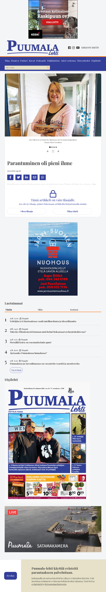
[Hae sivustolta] (48, 68)
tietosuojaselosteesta (55, 584)
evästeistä (37, 584)
